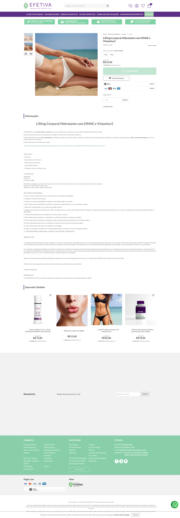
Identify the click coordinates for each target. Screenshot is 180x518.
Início (105, 34)
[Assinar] (145, 394)
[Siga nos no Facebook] (117, 461)
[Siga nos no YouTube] (121, 461)
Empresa (92, 445)
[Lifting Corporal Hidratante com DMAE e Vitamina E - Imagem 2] (28, 47)
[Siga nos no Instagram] (126, 461)
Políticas (92, 450)
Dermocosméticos (114, 34)
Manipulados (28, 466)
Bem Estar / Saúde (30, 458)
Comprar (131, 71)
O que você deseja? (30, 445)
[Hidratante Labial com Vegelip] (72, 318)
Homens (26, 453)
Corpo (124, 34)
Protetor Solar (28, 469)
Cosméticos (48, 458)
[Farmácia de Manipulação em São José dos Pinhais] (38, 5)
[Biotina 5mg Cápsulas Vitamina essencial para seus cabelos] (140, 318)
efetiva (154, 45)
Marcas (46, 466)
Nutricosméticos (49, 447)
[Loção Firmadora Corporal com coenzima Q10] (106, 318)
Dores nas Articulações (31, 450)
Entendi (135, 515)
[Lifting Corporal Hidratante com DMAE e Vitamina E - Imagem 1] (28, 37)
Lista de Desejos (118, 78)
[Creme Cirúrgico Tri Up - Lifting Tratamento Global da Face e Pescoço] (37, 318)
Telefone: (123, 445)
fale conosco (79, 469)
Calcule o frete (107, 95)
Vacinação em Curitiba (76, 464)
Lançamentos (48, 461)
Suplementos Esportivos (52, 450)
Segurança (72, 453)
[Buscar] (107, 5)
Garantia (72, 450)
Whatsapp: (124, 447)
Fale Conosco (73, 445)
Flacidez (130, 34)
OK (125, 99)
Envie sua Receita (75, 447)
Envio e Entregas (94, 447)
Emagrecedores (49, 445)
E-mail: (130, 450)
